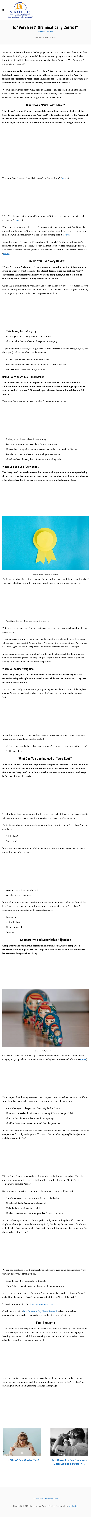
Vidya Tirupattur (47, 31)
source (65, 178)
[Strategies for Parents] (20, 10)
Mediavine (73, 1506)
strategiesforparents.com (41, 1304)
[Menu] (3, 10)
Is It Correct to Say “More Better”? (40, 1311)
